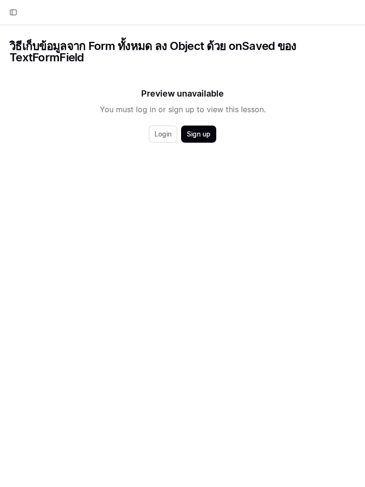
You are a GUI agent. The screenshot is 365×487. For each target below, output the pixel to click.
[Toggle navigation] (13, 12)
